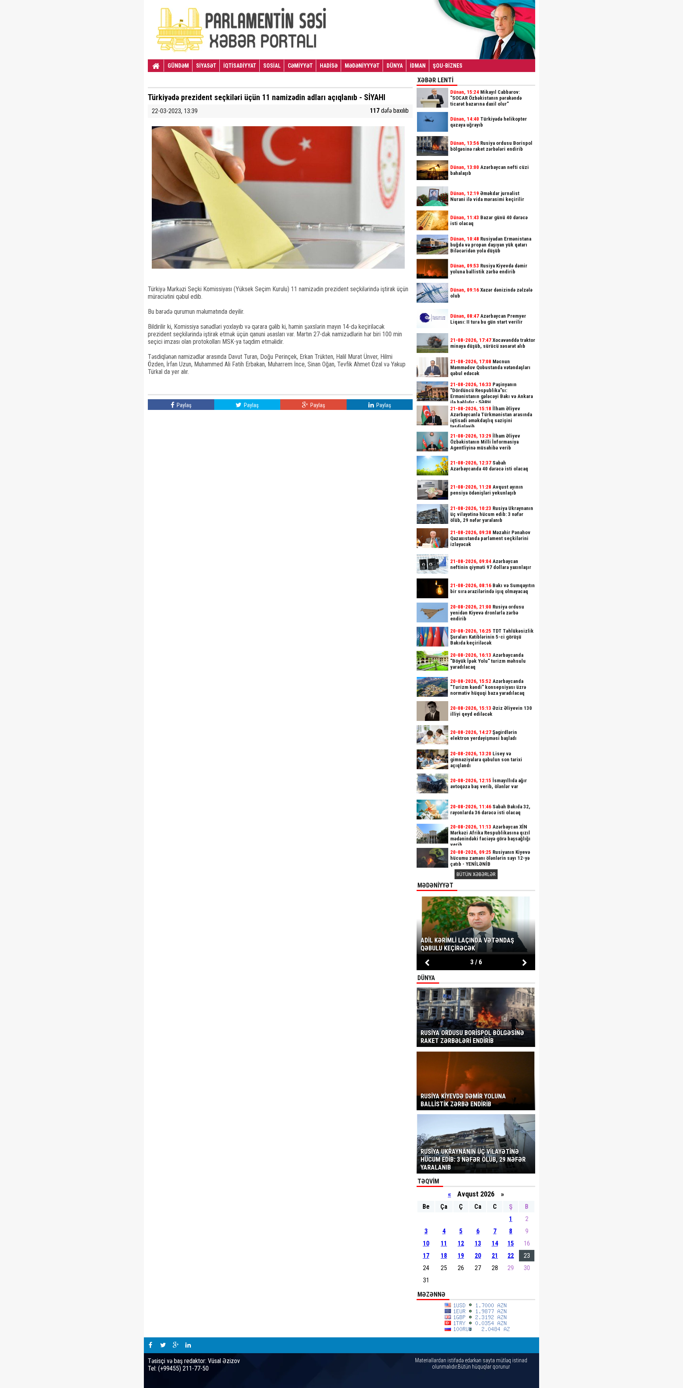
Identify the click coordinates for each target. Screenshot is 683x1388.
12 (461, 1243)
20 (478, 1255)
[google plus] (175, 1345)
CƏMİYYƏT (300, 66)
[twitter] (163, 1345)
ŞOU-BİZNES (447, 66)
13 (478, 1243)
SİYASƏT (206, 66)
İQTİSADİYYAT (239, 66)
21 (495, 1255)
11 (444, 1243)
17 (426, 1255)
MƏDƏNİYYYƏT (362, 66)
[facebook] (150, 1345)
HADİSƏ (329, 66)
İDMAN (418, 66)
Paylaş (183, 405)
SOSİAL (272, 66)
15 (511, 1243)
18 (444, 1255)
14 (495, 1243)
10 (426, 1243)
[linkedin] (188, 1345)
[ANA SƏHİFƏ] (156, 66)
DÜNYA (395, 66)
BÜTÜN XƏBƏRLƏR (476, 874)
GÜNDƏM (178, 66)
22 (511, 1255)
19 (461, 1255)
